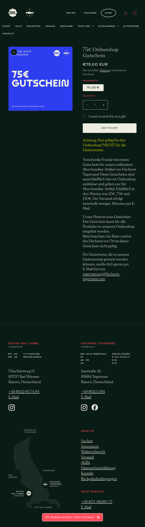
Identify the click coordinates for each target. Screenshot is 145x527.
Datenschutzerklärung (98, 468)
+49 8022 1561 (93, 392)
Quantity (89, 96)
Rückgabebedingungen (99, 479)
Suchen (87, 441)
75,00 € (93, 87)
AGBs (85, 462)
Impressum (90, 446)
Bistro (71, 13)
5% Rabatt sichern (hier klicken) (69, 517)
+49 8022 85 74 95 (23, 392)
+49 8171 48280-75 (96, 502)
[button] (134, 13)
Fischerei (90, 13)
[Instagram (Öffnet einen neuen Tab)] (11, 409)
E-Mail (13, 397)
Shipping (105, 70)
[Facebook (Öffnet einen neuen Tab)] (95, 409)
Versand (87, 457)
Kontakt (87, 473)
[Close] (98, 517)
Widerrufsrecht (93, 452)
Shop (108, 13)
